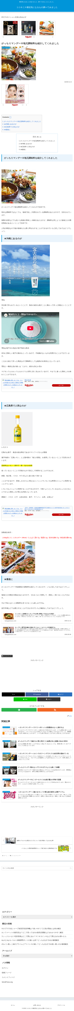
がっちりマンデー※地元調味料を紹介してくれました (21, 121)
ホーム (13, 1005)
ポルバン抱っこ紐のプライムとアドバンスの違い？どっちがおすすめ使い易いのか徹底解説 (34, 944)
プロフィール (61, 1005)
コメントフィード (8, 977)
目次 (34, 137)
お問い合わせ (37, 1005)
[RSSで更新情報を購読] (55, 710)
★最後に (6, 130)
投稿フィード (7, 973)
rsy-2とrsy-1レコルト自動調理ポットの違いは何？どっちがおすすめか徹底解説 (30, 940)
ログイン (5, 968)
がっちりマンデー (7, 656)
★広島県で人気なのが (10, 127)
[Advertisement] (37, 674)
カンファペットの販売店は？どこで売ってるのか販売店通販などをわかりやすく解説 (32, 932)
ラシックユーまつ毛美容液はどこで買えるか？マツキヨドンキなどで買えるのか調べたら (33, 936)
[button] (10, 117)
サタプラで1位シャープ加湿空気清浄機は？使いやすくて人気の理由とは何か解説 (31, 928)
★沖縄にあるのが (9, 124)
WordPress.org (7, 982)
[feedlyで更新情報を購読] (19, 710)
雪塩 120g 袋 (28, 380)
